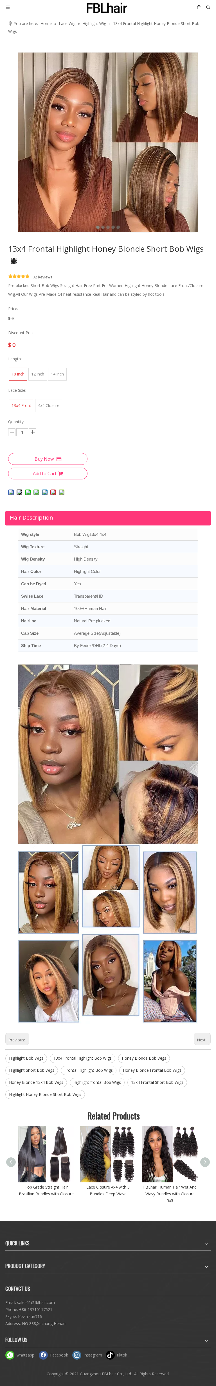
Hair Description (31, 517)
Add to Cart (45, 473)
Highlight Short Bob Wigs (31, 1070)
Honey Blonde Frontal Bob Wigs (152, 1070)
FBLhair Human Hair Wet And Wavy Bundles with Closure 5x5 (170, 1193)
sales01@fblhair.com (36, 1302)
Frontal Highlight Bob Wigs (88, 1070)
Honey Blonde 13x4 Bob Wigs (36, 1082)
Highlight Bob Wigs (26, 1058)
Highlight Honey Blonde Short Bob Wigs (45, 1094)
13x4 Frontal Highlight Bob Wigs (82, 1058)
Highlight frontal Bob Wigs (97, 1082)
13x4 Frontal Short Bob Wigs (157, 1082)
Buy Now (44, 459)
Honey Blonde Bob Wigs (144, 1058)
